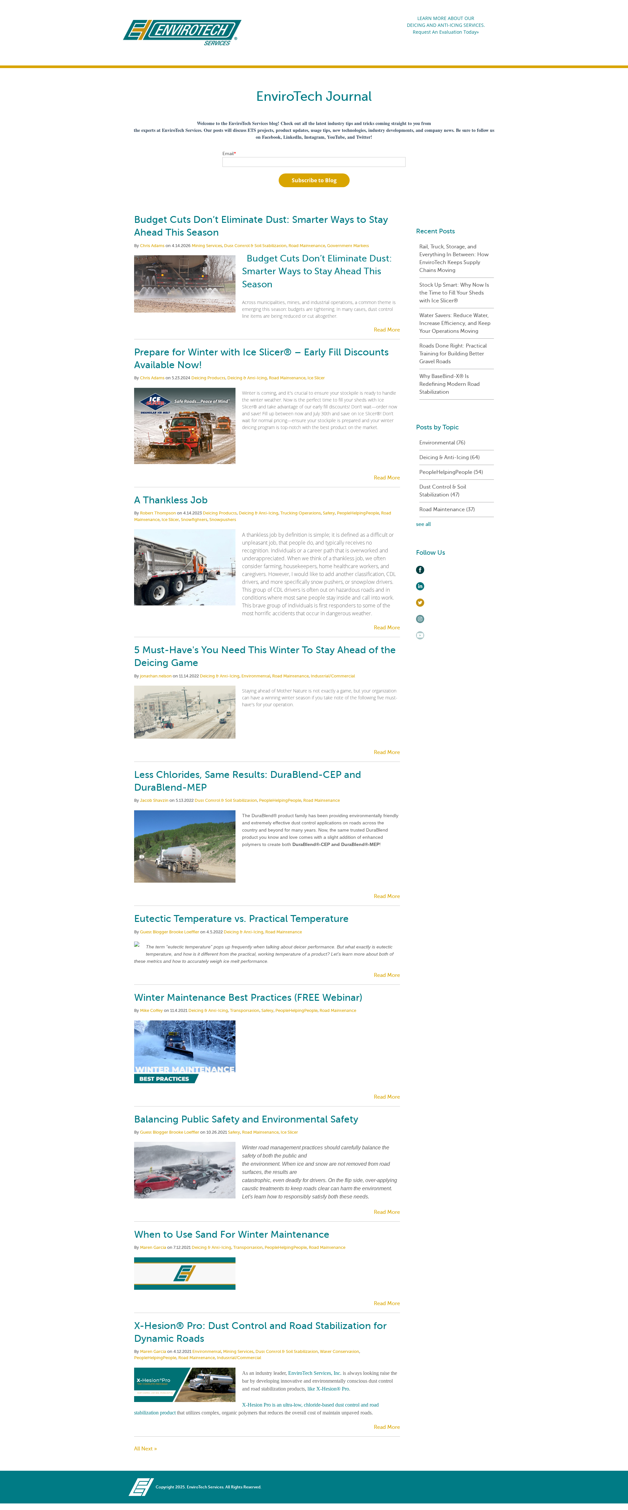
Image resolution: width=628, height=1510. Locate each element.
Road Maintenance (306, 245)
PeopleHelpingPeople (358, 513)
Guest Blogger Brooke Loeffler (169, 931)
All (137, 1449)
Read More (387, 330)
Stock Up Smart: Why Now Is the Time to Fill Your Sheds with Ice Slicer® (454, 293)
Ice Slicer (316, 377)
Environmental (255, 676)
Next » (149, 1449)
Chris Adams (152, 245)
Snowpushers (222, 519)
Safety (329, 513)
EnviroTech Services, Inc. (314, 1373)
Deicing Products (208, 377)
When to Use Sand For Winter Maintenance (231, 1234)
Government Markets (348, 245)
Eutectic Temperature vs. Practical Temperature (241, 918)
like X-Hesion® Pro (327, 1389)
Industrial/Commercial (333, 676)
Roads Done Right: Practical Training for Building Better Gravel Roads (453, 354)
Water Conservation (339, 1351)
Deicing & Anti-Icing (247, 377)
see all (423, 524)
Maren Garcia (153, 1247)
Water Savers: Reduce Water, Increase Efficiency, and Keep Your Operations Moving (455, 323)
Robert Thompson (158, 513)
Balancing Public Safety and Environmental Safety (246, 1119)
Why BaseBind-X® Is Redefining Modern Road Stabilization (449, 384)
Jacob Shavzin (154, 800)
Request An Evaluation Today (445, 32)
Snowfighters (194, 519)
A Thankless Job (171, 500)
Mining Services (207, 245)
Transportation (244, 1010)
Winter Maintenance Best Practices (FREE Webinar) (248, 997)
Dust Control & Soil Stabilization (255, 245)
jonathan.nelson (156, 676)
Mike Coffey (151, 1010)
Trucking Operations (300, 513)
